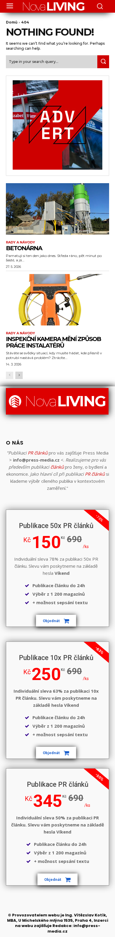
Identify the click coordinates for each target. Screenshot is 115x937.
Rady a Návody (20, 242)
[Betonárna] (57, 209)
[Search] (103, 61)
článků (57, 467)
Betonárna (24, 248)
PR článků (37, 453)
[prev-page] (9, 375)
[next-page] (19, 375)
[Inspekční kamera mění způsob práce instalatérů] (57, 299)
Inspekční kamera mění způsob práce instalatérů (53, 342)
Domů (11, 22)
